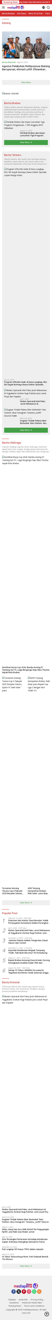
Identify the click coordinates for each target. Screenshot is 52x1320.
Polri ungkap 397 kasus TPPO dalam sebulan (22, 1249)
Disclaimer (14, 1302)
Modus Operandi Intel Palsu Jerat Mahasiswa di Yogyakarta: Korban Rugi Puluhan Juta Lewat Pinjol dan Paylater (34, 402)
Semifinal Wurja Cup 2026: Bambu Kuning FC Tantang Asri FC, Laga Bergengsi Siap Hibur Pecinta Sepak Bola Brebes (25, 670)
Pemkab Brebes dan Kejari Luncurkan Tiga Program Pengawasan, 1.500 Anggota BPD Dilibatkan (33, 134)
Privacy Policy (37, 1299)
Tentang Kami (14, 1306)
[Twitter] (19, 1291)
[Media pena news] (15, 7)
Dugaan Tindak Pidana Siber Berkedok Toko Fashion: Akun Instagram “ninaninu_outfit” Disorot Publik (33, 421)
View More (26, 82)
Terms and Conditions (34, 1306)
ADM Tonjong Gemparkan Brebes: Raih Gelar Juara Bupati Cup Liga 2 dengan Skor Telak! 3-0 (39, 891)
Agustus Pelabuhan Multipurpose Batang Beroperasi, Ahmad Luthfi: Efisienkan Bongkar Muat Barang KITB (26, 69)
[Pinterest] (24, 1291)
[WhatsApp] (34, 1291)
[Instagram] (29, 1291)
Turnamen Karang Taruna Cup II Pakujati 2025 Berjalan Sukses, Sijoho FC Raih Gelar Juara (12, 891)
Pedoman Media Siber (32, 1302)
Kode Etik (23, 1299)
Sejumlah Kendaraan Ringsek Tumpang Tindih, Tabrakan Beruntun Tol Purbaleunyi (27, 951)
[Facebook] (13, 1291)
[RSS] (39, 1291)
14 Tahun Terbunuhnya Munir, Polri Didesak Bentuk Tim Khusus (25, 1257)
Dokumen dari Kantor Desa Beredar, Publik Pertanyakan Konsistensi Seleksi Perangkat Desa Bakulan (28, 921)
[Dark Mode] (43, 7)
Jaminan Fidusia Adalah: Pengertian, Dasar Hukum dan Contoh (28, 941)
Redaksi (12, 1299)
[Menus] (4, 7)
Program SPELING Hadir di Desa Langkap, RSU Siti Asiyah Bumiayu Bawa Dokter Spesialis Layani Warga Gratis (25, 383)
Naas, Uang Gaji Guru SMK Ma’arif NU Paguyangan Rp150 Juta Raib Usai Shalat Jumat (25, 1230)
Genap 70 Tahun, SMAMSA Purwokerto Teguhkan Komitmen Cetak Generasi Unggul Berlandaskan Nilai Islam (28, 971)
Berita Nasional (9, 62)
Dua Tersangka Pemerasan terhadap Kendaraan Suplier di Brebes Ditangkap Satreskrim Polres (25, 1240)
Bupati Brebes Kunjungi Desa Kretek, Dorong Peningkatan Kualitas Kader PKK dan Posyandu (29, 961)
